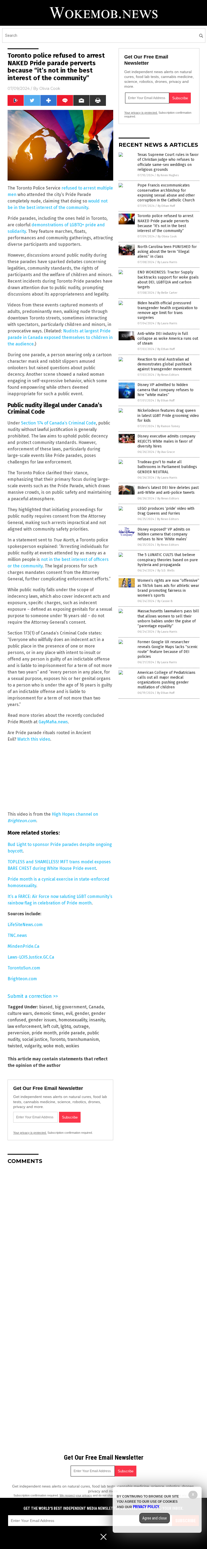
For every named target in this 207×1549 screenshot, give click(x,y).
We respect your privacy (76, 1495)
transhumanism (83, 1039)
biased (46, 1006)
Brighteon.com (22, 978)
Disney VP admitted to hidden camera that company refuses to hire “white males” (165, 390)
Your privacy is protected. (30, 1132)
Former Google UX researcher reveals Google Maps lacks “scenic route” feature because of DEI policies (167, 649)
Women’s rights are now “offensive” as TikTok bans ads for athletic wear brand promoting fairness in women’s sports (168, 588)
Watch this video (33, 739)
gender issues (42, 1019)
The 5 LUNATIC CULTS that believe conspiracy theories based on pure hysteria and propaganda (167, 560)
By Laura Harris (167, 262)
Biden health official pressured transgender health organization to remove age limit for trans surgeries (167, 310)
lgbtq (66, 1026)
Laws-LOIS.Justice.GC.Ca (31, 957)
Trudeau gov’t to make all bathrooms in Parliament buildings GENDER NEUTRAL (167, 467)
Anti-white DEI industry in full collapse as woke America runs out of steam (167, 338)
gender (82, 1013)
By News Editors (168, 375)
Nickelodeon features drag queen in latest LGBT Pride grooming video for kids (168, 415)
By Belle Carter (167, 293)
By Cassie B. (165, 601)
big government (71, 1006)
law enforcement (24, 1026)
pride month (44, 1032)
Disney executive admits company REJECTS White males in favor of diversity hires (166, 441)
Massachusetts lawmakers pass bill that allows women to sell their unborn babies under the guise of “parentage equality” (168, 618)
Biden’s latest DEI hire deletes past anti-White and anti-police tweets (168, 490)
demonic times (49, 1013)
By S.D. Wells (165, 570)
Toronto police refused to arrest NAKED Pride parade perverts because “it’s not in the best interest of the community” (165, 223)
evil (69, 1013)
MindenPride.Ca (23, 946)
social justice (34, 1039)
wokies (72, 1045)
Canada (96, 1006)
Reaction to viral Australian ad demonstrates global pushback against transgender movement (164, 364)
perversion (18, 1032)
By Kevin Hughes (168, 175)
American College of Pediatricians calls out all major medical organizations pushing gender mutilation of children (166, 680)
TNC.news (17, 935)
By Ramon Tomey (168, 426)
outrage (81, 1026)
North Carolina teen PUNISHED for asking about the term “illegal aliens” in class (167, 251)
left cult (50, 1026)
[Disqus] (60, 1236)
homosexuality (72, 1019)
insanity (97, 1019)
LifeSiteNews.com (25, 924)
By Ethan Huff (166, 206)
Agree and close (154, 1518)
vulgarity (32, 1045)
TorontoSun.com (24, 967)
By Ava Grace (166, 452)
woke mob (53, 1045)
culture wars (20, 1013)
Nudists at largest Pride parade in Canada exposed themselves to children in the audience (60, 337)
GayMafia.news (53, 721)
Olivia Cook (49, 88)
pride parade (72, 1032)
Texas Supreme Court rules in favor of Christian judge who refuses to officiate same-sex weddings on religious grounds (168, 162)
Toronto (57, 1039)
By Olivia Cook (167, 236)
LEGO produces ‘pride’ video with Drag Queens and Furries (165, 511)
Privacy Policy (146, 1507)
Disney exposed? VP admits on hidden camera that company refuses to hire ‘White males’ (163, 534)
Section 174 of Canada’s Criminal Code (58, 423)
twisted (15, 1045)
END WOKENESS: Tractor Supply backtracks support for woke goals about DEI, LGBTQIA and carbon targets (168, 279)
